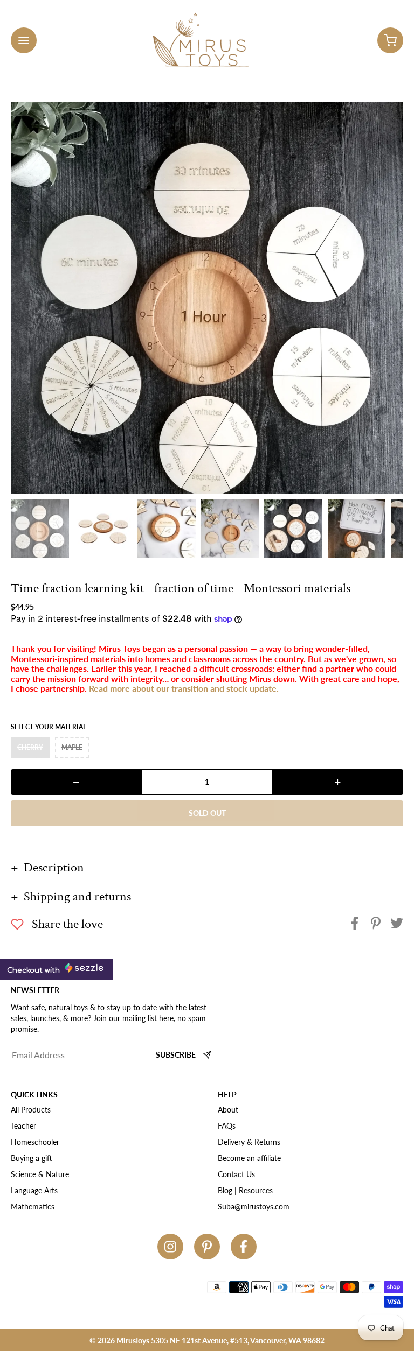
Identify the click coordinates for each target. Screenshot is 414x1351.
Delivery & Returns (249, 1141)
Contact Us (236, 1174)
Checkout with (34, 970)
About (228, 1109)
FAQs (227, 1125)
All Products (31, 1109)
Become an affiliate (249, 1158)
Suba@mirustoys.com (253, 1206)
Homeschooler (35, 1141)
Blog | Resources (245, 1190)
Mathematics (32, 1206)
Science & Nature (40, 1174)
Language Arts (34, 1190)
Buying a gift (31, 1158)
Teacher (23, 1125)
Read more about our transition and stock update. (184, 688)
